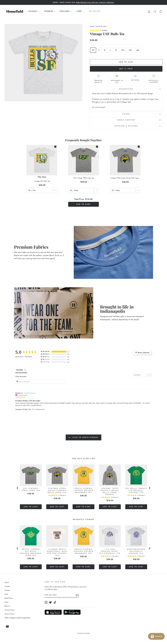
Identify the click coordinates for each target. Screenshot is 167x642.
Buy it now (126, 69)
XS (93, 50)
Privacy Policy (10, 610)
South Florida (101, 26)
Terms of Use (9, 614)
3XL (130, 50)
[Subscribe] (77, 594)
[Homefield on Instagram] (46, 602)
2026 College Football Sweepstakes (17, 618)
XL (116, 50)
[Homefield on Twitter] (50, 602)
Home (92, 26)
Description (126, 89)
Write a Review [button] (143, 353)
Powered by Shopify (83, 633)
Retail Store (9, 598)
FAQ (6, 594)
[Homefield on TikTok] (55, 602)
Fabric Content (126, 120)
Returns (7, 606)
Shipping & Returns (126, 126)
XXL (123, 50)
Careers (7, 586)
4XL (138, 50)
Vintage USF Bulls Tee (23, 409)
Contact (7, 590)
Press (6, 602)
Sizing (126, 114)
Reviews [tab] (19, 370)
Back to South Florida (85, 437)
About (7, 582)
